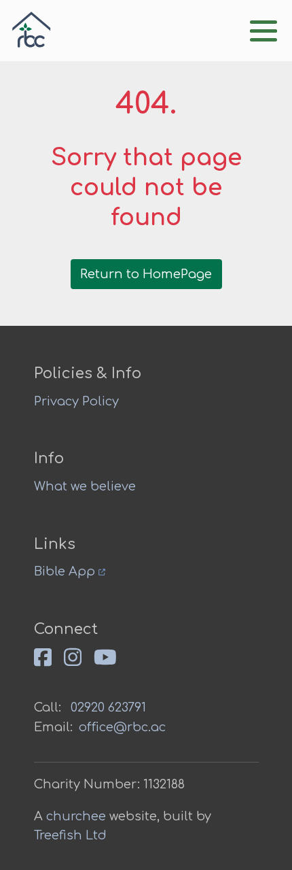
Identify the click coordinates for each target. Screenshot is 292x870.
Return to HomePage (146, 274)
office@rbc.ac (122, 727)
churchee (76, 816)
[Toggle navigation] (263, 31)
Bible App (66, 571)
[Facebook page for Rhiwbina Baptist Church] (49, 663)
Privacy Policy (76, 401)
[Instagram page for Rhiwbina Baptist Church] (79, 663)
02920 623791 (108, 707)
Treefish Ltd (70, 835)
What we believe (85, 486)
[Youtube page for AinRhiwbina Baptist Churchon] (111, 663)
